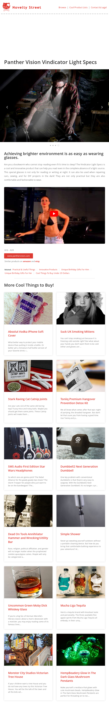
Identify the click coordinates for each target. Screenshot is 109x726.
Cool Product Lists (78, 7)
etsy (37, 261)
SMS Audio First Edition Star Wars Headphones (26, 468)
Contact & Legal (99, 7)
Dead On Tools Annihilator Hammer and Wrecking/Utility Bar (28, 538)
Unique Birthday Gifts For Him (75, 269)
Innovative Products (48, 269)
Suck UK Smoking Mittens (77, 331)
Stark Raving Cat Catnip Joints (27, 399)
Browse (62, 7)
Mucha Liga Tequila (73, 605)
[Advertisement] (54, 34)
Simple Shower (70, 534)
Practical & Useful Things (23, 269)
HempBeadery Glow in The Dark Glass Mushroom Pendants (78, 677)
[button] (18, 255)
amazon (27, 261)
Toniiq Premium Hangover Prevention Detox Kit (77, 401)
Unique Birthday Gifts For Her (18, 273)
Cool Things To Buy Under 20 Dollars (52, 273)
